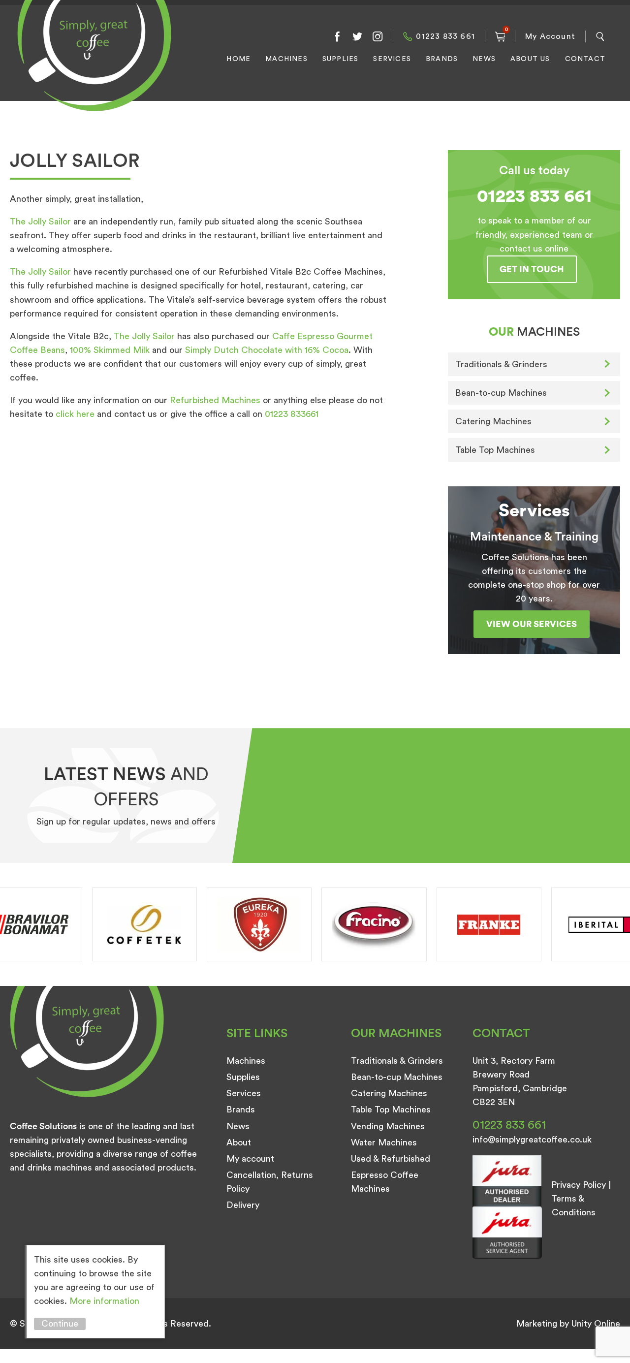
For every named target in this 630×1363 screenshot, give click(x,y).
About (238, 1142)
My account (250, 1158)
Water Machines (384, 1142)
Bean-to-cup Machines (501, 392)
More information (104, 1301)
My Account (550, 36)
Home (238, 59)
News (484, 59)
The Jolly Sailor (40, 221)
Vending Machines (388, 1126)
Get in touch (532, 269)
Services (392, 59)
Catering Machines (493, 421)
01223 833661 (291, 414)
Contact (585, 59)
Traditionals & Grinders (501, 364)
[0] (500, 36)
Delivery (242, 1205)
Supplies (340, 59)
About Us (530, 59)
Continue (59, 1323)
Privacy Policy (578, 1184)
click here (75, 414)
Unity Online (595, 1323)
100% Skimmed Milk (110, 350)
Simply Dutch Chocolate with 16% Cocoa (266, 350)
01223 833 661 (445, 36)
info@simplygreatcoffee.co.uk (532, 1139)
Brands (442, 59)
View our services (531, 624)
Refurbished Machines (215, 400)
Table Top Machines (495, 449)
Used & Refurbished (390, 1158)
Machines (286, 59)
